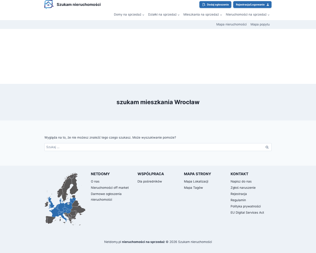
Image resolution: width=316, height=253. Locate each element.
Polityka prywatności (246, 206)
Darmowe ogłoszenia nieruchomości (106, 196)
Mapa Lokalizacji (196, 181)
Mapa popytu (260, 24)
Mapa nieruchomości (231, 24)
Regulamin (238, 200)
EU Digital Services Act (247, 212)
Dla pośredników (150, 181)
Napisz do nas (241, 181)
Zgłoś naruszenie (243, 187)
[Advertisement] (158, 56)
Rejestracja (239, 194)
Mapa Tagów (193, 187)
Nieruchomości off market (110, 187)
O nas (95, 181)
